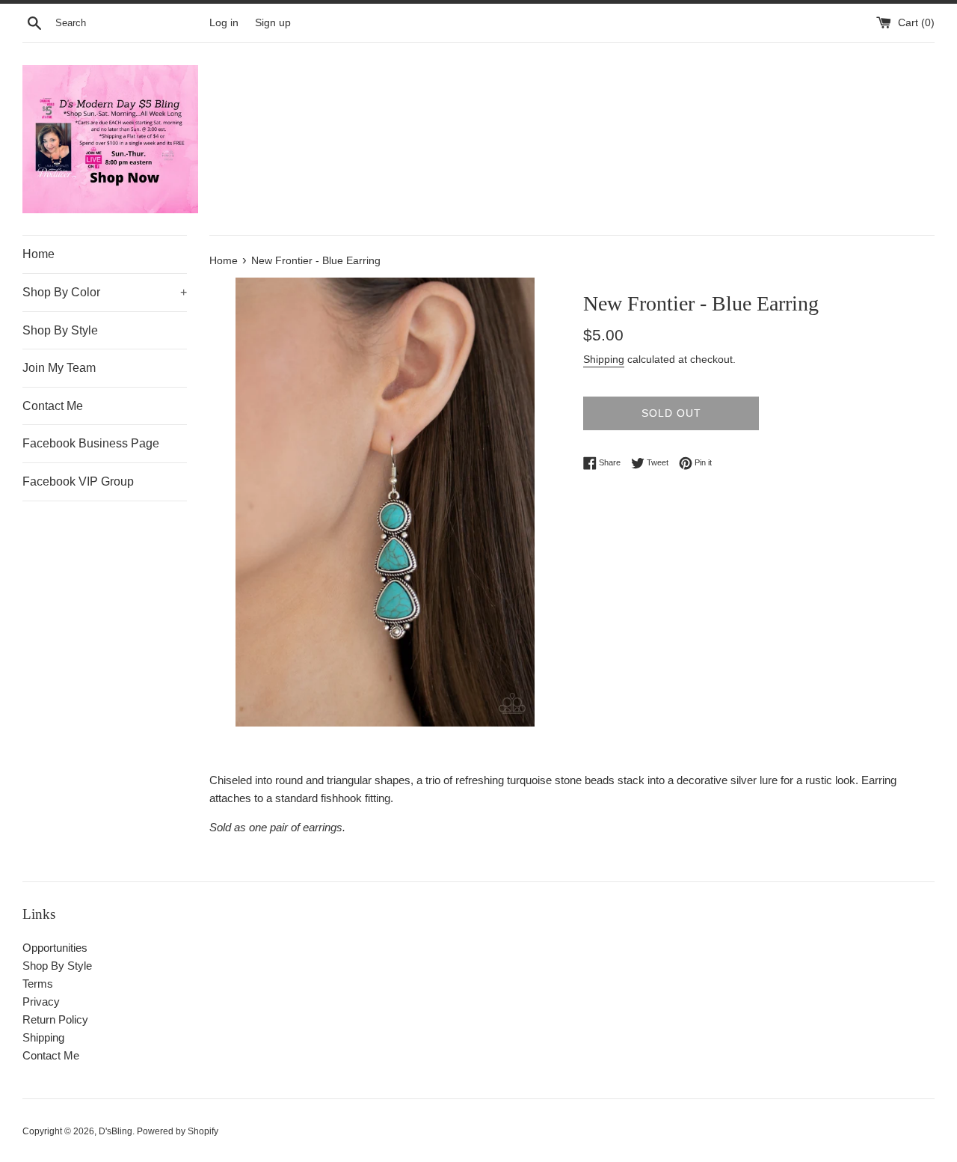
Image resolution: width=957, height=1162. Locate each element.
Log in (224, 22)
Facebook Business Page (90, 443)
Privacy (41, 1001)
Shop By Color (104, 292)
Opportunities (54, 947)
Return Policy (55, 1019)
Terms (37, 983)
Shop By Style (60, 330)
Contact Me (52, 406)
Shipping (603, 359)
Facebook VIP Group (78, 481)
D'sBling (115, 1131)
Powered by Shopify (177, 1131)
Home (38, 254)
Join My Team (59, 367)
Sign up (273, 22)
